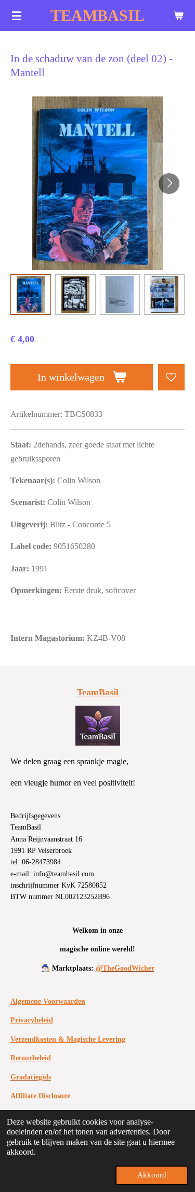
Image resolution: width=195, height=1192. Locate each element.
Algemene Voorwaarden (47, 1001)
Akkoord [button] (151, 1175)
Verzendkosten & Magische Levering (67, 1039)
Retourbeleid (30, 1058)
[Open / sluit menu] (16, 15)
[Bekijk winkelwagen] (178, 15)
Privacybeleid (31, 1020)
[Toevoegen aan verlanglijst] (171, 377)
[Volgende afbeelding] (169, 183)
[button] (30, 294)
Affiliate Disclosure (40, 1096)
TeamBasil (98, 692)
